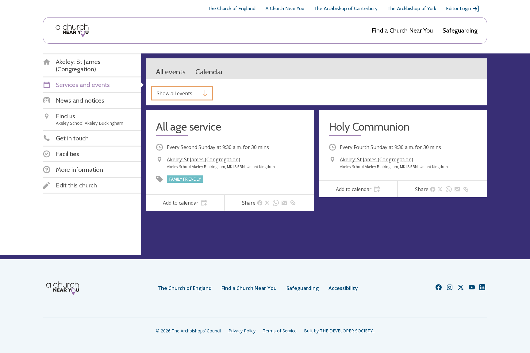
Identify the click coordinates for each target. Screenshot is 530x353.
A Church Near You (284, 8)
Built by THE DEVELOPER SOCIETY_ (339, 331)
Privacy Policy (242, 331)
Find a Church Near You (402, 30)
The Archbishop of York (411, 8)
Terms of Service (280, 331)
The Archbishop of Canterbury (346, 8)
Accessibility (343, 288)
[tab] (185, 203)
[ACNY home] (72, 30)
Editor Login (458, 8)
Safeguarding (460, 30)
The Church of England (231, 8)
